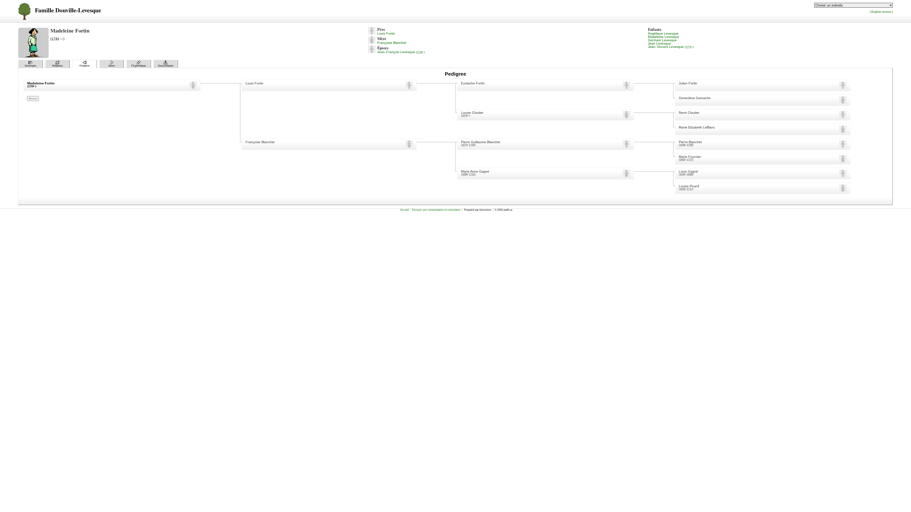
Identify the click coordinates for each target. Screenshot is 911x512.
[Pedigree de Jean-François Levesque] (372, 52)
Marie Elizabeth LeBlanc (697, 127)
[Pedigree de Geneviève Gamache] (843, 103)
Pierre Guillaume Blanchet (480, 142)
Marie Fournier (690, 157)
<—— (33, 98)
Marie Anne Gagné (475, 171)
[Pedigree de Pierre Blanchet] (843, 147)
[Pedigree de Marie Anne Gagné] (626, 176)
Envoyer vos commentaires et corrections (436, 209)
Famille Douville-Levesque (68, 11)
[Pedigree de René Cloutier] (843, 117)
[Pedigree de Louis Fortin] (372, 33)
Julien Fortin (688, 83)
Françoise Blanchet (391, 43)
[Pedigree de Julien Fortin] (843, 88)
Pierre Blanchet (690, 142)
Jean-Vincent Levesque (671, 47)
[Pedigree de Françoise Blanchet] (372, 43)
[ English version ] (881, 11)
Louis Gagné (688, 171)
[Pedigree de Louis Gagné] (843, 176)
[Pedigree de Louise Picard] (843, 191)
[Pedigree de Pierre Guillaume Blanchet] (626, 147)
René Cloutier (689, 112)
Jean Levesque (659, 43)
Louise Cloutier (472, 112)
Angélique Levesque (663, 33)
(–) (465, 115)
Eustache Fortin (473, 83)
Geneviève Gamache (695, 98)
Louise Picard (689, 186)
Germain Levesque (662, 40)
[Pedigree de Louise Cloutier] (626, 117)
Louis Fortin (386, 33)
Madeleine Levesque (663, 37)
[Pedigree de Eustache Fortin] (626, 88)
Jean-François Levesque (401, 52)
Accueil (404, 209)
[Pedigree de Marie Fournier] (843, 161)
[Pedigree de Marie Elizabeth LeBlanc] (843, 132)
